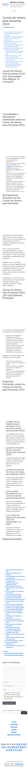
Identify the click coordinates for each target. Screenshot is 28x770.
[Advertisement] (14, 98)
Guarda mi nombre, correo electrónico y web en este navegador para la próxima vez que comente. (13, 695)
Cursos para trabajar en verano (14, 640)
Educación (14, 727)
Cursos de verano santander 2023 (15, 599)
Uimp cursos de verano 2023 (14, 586)
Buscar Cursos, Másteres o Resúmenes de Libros (14, 710)
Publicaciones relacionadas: (11, 66)
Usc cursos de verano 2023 (13, 597)
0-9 (20, 750)
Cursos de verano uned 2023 (14, 596)
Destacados (14, 724)
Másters (14, 732)
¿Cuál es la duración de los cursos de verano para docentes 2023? (13, 56)
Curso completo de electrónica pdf (13, 655)
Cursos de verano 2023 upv (13, 594)
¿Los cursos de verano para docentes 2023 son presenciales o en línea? (14, 65)
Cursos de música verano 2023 (14, 606)
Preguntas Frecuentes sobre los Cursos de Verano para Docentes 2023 (13, 48)
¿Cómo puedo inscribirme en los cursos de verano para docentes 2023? (15, 62)
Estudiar (14, 729)
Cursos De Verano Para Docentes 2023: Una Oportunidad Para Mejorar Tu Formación (13, 33)
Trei (21, 761)
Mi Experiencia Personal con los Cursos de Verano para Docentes (13, 42)
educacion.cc (19, 764)
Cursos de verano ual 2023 (13, 619)
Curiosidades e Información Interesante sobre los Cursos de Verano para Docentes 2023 (13, 38)
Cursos (6, 651)
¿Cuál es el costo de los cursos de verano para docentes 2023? (14, 59)
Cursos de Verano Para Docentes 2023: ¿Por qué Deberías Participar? (13, 45)
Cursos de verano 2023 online (14, 611)
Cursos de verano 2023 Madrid (14, 609)
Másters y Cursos (17, 2)
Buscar (24, 712)
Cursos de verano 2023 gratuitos (15, 607)
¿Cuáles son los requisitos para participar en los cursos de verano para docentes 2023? (14, 53)
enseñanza (9, 166)
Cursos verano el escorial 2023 (14, 604)
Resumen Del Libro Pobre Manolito (13, 653)
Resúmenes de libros (14, 734)
